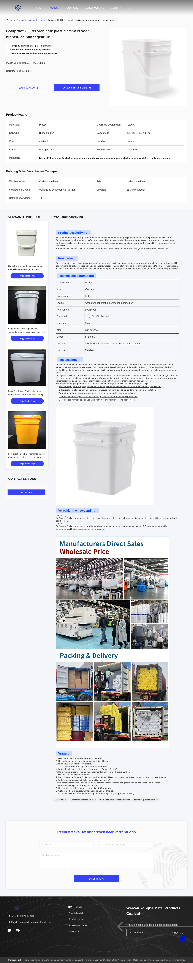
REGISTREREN (179, 933)
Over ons (72, 7)
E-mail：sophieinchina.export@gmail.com (31, 922)
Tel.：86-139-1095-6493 (23, 916)
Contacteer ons (94, 7)
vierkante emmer (37, 20)
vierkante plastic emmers (83, 799)
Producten (54, 7)
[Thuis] (18, 7)
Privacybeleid (14, 960)
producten (21, 20)
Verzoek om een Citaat (76, 87)
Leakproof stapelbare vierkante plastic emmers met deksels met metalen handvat (26, 457)
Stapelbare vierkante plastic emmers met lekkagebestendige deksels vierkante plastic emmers (25, 269)
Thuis (37, 7)
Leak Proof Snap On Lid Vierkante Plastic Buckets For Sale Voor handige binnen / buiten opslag (26, 394)
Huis (12, 20)
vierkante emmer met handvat (115, 799)
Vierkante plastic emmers (146, 799)
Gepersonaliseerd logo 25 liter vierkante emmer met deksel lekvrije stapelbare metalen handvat (25, 331)
